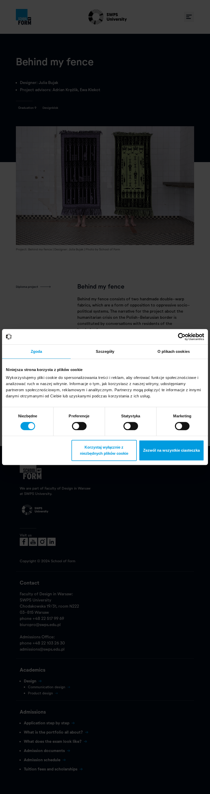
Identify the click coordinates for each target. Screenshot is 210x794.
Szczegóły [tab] (105, 351)
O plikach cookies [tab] (174, 351)
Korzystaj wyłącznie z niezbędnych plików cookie (104, 450)
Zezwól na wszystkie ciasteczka (171, 450)
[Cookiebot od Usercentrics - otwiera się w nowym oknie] (181, 337)
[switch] (79, 426)
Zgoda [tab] (36, 351)
